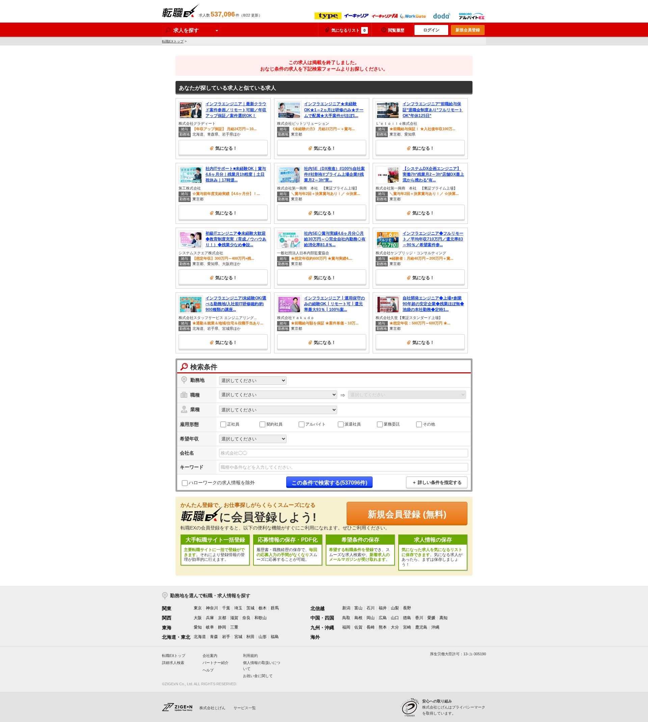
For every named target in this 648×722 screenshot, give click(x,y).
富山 (358, 608)
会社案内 (209, 656)
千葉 (226, 608)
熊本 (383, 627)
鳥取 (346, 617)
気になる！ (226, 148)
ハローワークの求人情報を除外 (222, 482)
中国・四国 (322, 617)
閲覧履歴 (396, 30)
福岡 (346, 627)
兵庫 (210, 617)
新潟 (346, 608)
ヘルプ (208, 670)
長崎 (371, 627)
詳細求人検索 (173, 663)
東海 (166, 627)
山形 (263, 636)
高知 (443, 617)
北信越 (317, 608)
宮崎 (407, 627)
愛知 (198, 627)
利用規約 (250, 656)
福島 (275, 636)
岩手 (226, 636)
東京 (198, 608)
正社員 (233, 424)
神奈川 (212, 608)
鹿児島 (421, 627)
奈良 (246, 617)
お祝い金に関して (258, 676)
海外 (315, 637)
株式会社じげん (212, 708)
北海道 (200, 636)
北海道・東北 (176, 637)
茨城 (250, 608)
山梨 (395, 608)
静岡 (222, 627)
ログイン (431, 30)
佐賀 (358, 627)
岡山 (371, 617)
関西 (166, 617)
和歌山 (260, 617)
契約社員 (274, 424)
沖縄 (435, 627)
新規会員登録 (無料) (407, 514)
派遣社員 (353, 424)
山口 (395, 617)
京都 (222, 617)
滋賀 (234, 617)
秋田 (250, 636)
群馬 (275, 608)
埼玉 (238, 608)
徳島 (407, 617)
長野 (407, 608)
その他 (429, 424)
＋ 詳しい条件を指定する (437, 482)
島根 (358, 617)
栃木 (263, 608)
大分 (395, 627)
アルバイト (315, 424)
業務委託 (392, 424)
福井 (383, 608)
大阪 (198, 617)
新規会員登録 (468, 30)
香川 (419, 617)
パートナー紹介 (215, 663)
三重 (234, 627)
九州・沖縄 (322, 627)
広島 (383, 617)
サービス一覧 (245, 708)
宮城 (238, 636)
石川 (371, 608)
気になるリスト (348, 30)
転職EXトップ (173, 41)
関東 (166, 608)
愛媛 (431, 617)
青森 (214, 636)
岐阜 (210, 627)
